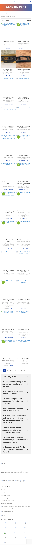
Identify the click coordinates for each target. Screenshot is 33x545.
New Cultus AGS (20, 244)
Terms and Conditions (6, 503)
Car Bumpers (11, 73)
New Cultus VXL (10, 245)
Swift (19, 332)
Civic (6, 129)
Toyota (11, 157)
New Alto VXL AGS (23, 215)
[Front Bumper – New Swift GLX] (8, 260)
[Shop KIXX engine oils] (5, 538)
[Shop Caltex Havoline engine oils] (16, 528)
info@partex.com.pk (8, 511)
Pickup (23, 101)
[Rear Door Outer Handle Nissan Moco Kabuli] (23, 144)
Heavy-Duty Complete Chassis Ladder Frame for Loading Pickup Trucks (23, 98)
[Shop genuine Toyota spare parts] (26, 523)
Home (2, 13)
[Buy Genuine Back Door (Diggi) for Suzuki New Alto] (8, 349)
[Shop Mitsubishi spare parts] (16, 533)
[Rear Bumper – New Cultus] (23, 289)
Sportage (21, 129)
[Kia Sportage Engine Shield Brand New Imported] (23, 116)
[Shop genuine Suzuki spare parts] (5, 523)
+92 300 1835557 (7, 515)
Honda (3, 129)
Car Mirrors (26, 43)
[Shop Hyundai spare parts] (26, 533)
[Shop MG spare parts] (5, 533)
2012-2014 (8, 185)
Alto (3, 72)
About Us (3, 490)
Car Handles (26, 157)
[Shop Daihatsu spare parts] (26, 538)
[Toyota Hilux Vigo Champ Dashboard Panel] (8, 201)
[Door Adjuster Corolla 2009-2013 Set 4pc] (23, 260)
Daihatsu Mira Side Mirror (23, 41)
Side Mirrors (23, 44)
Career (3, 492)
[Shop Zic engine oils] (5, 543)
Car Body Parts (6, 44)
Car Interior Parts (24, 274)
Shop (7, 13)
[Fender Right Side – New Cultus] (8, 230)
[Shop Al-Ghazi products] (26, 528)
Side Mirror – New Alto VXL (8, 329)
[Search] (26, 2)
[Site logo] (16, 2)
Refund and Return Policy (7, 500)
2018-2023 (6, 72)
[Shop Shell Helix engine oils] (5, 528)
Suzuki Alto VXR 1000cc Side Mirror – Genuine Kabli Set (23, 183)
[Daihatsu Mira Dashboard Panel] (8, 32)
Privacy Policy (4, 498)
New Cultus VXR (8, 247)
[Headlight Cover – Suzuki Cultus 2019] (8, 87)
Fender (8, 130)
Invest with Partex (5, 495)
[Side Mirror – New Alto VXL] (8, 320)
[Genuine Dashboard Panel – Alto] (23, 59)
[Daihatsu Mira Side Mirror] (23, 32)
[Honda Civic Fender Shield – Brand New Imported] (8, 116)
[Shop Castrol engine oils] (16, 538)
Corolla (3, 185)
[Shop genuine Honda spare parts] (16, 523)
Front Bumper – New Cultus (23, 239)
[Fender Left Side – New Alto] (23, 201)
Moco (25, 158)
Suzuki (11, 72)
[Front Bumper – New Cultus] (23, 230)
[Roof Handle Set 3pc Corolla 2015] (8, 172)
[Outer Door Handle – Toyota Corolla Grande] (8, 144)
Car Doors (8, 363)
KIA (18, 129)
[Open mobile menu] (1, 2)
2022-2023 (22, 332)
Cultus (4, 100)
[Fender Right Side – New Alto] (8, 289)
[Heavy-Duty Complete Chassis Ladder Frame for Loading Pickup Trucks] (23, 87)
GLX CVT (28, 334)
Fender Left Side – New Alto (23, 211)
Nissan (22, 158)
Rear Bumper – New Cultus (23, 299)
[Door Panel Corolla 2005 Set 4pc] (23, 349)
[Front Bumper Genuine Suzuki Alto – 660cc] (8, 59)
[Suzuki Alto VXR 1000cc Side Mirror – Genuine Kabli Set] (23, 172)
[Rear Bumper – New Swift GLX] (23, 320)
